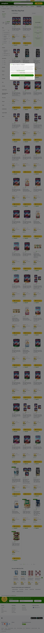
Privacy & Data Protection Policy (21, 70)
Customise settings (22, 72)
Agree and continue (22, 75)
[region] (22, 71)
